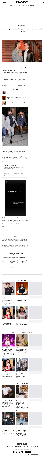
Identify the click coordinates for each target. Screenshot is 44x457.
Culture (27, 5)
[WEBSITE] (11, 267)
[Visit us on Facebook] (19, 452)
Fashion (11, 5)
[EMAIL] (12, 267)
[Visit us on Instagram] (16, 452)
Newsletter (26, 67)
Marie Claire (5, 267)
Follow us (22, 67)
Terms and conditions (34, 446)
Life (23, 5)
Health (20, 5)
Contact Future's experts (17, 446)
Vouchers (32, 5)
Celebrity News (21, 25)
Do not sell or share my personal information (22, 449)
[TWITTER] (9, 267)
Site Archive (8, 446)
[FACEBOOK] (7, 267)
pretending (11, 221)
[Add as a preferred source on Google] (31, 452)
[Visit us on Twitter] (14, 452)
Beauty (16, 5)
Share (4, 67)
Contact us (26, 446)
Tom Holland (13, 151)
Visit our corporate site (34, 454)
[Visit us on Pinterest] (22, 452)
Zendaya (16, 72)
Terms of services (13, 173)
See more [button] (15, 236)
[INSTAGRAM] (10, 267)
